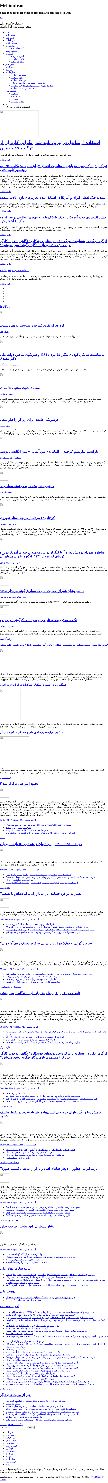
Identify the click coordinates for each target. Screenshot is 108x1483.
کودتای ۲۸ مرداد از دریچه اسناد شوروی (27, 518)
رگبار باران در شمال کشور (18, 1157)
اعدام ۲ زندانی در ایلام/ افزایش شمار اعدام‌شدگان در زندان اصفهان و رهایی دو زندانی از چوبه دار (50, 929)
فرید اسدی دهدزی (8, 524)
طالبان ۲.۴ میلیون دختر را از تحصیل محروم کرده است (31, 979)
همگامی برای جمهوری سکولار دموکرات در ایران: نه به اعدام (33, 684)
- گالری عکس (17, 59)
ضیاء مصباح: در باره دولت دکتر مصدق (23, 1300)
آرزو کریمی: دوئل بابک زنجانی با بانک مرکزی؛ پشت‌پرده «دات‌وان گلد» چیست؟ (42, 882)
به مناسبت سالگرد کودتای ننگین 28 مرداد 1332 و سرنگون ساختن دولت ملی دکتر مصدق (46, 1331)
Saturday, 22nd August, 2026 (13, 869)
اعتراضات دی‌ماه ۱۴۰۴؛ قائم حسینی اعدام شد (27, 830)
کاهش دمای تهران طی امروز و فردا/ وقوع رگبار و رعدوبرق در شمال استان (40, 1149)
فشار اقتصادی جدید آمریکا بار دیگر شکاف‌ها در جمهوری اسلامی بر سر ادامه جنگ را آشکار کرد (49, 1317)
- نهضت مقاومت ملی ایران (23, 88)
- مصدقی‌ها (16, 96)
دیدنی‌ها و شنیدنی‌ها (9, 1220)
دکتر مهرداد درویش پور (10, 562)
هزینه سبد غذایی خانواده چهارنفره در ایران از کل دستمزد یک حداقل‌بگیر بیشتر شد (43, 1096)
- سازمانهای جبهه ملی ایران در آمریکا (28, 83)
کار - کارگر (5, 1047)
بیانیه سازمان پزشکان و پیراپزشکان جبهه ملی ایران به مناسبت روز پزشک (40, 1277)
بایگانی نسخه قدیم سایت (11, 1424)
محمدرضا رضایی (8, 626)
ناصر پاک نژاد (6, 492)
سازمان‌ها (10, 72)
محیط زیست (6, 1106)
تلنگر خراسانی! (13, 1403)
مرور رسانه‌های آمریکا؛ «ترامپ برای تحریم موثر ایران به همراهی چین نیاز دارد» (42, 1411)
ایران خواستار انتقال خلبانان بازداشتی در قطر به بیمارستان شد (34, 1406)
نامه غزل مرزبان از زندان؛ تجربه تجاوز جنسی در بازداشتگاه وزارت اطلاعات (40, 833)
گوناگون (9, 53)
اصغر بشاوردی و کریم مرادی (13, 597)
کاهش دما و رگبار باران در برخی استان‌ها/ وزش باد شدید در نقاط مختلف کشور (42, 1368)
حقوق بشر (10, 64)
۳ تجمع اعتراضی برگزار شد (19, 783)
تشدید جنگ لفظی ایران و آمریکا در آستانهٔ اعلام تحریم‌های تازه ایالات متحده (52, 197)
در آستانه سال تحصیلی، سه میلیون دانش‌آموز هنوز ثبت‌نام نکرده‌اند (36, 1037)
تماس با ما (10, 35)
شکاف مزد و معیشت (14, 270)
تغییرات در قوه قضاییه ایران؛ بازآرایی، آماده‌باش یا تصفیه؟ (40, 893)
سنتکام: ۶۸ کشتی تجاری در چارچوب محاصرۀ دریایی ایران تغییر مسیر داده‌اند (41, 1409)
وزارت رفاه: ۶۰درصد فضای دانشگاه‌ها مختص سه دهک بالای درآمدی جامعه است (43, 1042)
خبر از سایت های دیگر (15, 1395)
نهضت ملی (11, 91)
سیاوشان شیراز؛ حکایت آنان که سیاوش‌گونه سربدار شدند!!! (42, 591)
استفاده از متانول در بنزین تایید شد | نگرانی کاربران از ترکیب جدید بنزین (38, 874)
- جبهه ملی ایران (18, 75)
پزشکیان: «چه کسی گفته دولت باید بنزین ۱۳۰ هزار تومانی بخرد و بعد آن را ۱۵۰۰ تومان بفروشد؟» (50, 877)
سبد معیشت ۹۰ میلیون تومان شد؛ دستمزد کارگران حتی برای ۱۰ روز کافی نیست (43, 1101)
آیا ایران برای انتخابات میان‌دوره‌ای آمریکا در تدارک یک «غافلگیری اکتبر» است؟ (42, 1414)
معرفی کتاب (11, 43)
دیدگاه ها (5, 306)
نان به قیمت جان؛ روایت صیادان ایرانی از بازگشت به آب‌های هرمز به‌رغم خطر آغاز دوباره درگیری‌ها (51, 1098)
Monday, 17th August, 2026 (12, 969)
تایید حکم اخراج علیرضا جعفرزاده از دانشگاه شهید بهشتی (40, 993)
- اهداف (14, 93)
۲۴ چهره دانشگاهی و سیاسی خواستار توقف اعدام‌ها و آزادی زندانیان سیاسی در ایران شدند (47, 927)
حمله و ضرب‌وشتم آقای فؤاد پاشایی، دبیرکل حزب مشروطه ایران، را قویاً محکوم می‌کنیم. (47, 1285)
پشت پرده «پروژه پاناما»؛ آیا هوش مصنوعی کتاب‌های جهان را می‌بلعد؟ (38, 1212)
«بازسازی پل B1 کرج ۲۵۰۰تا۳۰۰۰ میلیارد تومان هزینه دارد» (41, 844)
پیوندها (9, 69)
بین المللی (10, 40)
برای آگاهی (6, 639)
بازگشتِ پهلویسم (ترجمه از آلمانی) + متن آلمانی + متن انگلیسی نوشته (49, 451)
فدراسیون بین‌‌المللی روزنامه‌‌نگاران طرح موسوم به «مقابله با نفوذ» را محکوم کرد (43, 932)
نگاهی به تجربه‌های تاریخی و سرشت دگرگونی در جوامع (38, 620)
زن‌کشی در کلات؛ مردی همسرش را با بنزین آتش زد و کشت (33, 982)
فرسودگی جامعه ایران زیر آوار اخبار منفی (29, 419)
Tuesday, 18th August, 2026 (12, 1027)
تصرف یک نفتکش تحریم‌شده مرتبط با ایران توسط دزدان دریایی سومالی (39, 1419)
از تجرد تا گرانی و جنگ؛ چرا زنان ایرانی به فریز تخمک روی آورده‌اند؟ (47, 943)
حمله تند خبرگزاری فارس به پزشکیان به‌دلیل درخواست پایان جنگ (36, 1401)
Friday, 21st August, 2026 (11, 820)
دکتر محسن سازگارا (9, 364)
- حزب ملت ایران (19, 80)
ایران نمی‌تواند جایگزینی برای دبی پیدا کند (24, 1417)
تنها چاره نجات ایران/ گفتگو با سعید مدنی (24, 1254)
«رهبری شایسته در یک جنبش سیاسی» (27, 486)
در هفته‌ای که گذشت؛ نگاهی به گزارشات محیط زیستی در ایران (35, 1155)
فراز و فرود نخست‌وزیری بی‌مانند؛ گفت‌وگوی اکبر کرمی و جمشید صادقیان (40, 1257)
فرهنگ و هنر (11, 51)
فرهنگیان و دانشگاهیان (10, 987)
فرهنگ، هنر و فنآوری (9, 1162)
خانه (8, 104)
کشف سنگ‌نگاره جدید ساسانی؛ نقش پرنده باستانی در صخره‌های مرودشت (40, 1210)
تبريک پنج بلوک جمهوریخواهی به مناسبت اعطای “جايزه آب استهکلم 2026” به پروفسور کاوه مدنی (54, 644)
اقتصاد (3, 838)
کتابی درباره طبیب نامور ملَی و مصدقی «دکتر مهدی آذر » (31, 732)
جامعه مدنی (5, 777)
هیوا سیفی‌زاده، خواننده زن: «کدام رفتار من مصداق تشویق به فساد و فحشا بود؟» (43, 1207)
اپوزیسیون (10, 45)
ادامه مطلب (5, 160)
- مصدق (15, 99)
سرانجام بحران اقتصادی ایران (19, 880)
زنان (2, 937)
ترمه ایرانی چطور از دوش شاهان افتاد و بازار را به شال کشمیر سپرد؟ (48, 1168)
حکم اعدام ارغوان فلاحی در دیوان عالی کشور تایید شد (31, 924)
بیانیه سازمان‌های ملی (15, 1268)
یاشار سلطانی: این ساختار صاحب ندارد (27, 1226)
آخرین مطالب (9, 1306)
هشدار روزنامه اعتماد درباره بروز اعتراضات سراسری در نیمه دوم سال (38, 825)
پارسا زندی (5, 331)
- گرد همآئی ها (17, 48)
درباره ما (10, 37)
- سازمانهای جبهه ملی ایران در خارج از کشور (32, 85)
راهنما (8, 32)
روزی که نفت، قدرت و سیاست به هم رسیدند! (32, 325)
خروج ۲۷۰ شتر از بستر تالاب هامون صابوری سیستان (30, 1152)
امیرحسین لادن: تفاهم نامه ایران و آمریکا (24, 1259)
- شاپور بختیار (17, 101)
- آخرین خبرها (17, 56)
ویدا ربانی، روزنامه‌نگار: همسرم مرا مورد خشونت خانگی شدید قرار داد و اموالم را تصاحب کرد (49, 974)
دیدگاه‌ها (9, 67)
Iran (2, 18)
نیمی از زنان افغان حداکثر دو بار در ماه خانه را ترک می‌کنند (33, 976)
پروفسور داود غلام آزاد (10, 457)
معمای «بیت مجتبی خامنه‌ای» (20, 388)
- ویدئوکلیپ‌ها (17, 61)
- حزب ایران (16, 77)
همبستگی (10, 1451)
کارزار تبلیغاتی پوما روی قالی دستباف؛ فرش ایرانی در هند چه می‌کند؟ (38, 1215)
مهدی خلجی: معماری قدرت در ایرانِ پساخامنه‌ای (28, 1262)
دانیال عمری (6, 426)
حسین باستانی (6, 394)
